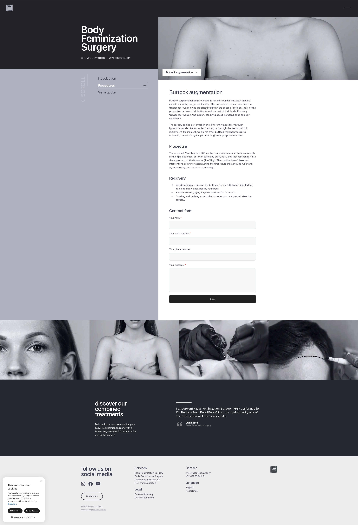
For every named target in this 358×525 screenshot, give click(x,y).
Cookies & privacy (144, 494)
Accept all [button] (15, 511)
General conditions (144, 497)
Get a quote (107, 92)
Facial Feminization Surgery (149, 473)
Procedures (99, 58)
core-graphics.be (98, 510)
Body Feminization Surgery (149, 476)
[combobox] (35, 480)
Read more (12, 504)
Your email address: (179, 234)
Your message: (176, 265)
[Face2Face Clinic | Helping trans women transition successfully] (9, 8)
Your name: (175, 218)
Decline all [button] (32, 511)
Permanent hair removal (147, 479)
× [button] (41, 481)
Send (212, 299)
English (189, 487)
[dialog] (24, 499)
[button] (24, 517)
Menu (347, 8)
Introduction (107, 78)
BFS (89, 58)
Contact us (126, 431)
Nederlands (192, 491)
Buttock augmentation (119, 58)
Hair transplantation (145, 483)
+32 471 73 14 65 (195, 476)
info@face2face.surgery (198, 473)
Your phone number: (180, 249)
